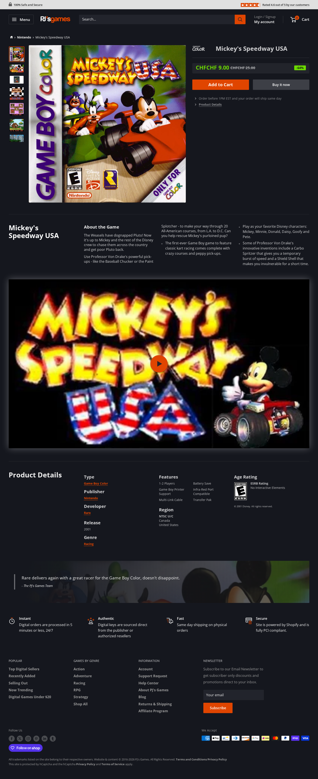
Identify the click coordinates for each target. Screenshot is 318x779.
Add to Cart (220, 84)
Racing (89, 544)
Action (79, 669)
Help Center (148, 683)
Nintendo (24, 37)
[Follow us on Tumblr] (53, 739)
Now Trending (21, 690)
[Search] (240, 19)
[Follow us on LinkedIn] (45, 739)
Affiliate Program (153, 711)
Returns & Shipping (155, 704)
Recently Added (22, 676)
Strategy (81, 697)
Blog (142, 697)
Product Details (210, 104)
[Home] (11, 37)
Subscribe (218, 708)
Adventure (83, 676)
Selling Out (18, 683)
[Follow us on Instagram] (28, 739)
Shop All (81, 704)
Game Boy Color (96, 483)
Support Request (152, 676)
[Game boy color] (204, 48)
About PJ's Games (153, 690)
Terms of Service (113, 764)
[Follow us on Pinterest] (36, 739)
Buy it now (281, 84)
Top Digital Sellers (24, 669)
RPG (77, 690)
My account (264, 21)
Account (145, 669)
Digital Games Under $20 (30, 697)
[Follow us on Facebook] (12, 739)
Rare (87, 513)
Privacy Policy (217, 759)
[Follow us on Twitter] (20, 739)
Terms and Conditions (191, 759)
